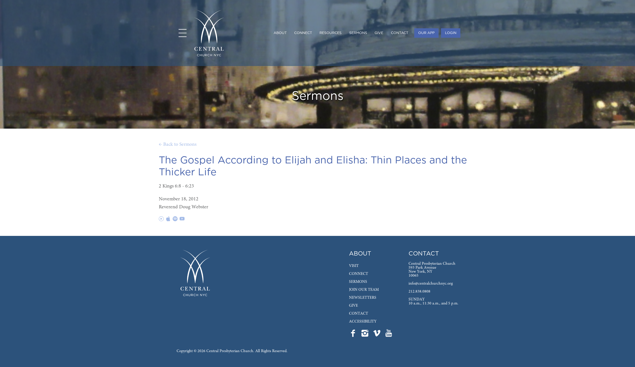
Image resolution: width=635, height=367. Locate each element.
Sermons (358, 33)
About (280, 33)
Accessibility (363, 322)
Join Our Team (364, 290)
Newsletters (362, 298)
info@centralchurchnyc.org (431, 284)
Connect (303, 33)
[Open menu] (183, 33)
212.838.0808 (419, 292)
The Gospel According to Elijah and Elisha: (263, 160)
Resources (330, 33)
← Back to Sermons (177, 144)
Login (450, 33)
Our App (426, 33)
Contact (399, 33)
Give (379, 33)
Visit (354, 266)
